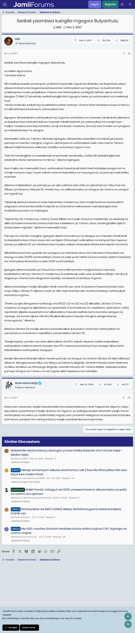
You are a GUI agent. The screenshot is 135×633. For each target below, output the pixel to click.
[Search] (130, 4)
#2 (129, 397)
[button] (122, 4)
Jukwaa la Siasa (20, 462)
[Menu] (5, 4)
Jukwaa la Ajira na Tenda (25, 482)
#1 (129, 53)
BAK (58, 27)
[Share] (124, 53)
